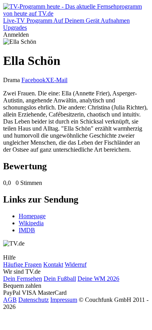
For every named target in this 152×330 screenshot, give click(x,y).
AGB (10, 299)
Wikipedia (31, 223)
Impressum (63, 299)
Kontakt (53, 264)
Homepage (32, 216)
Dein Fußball (60, 278)
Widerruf (76, 264)
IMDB (27, 230)
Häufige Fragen (22, 264)
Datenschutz (33, 299)
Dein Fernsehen (22, 278)
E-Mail (58, 80)
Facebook (33, 80)
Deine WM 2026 (98, 278)
